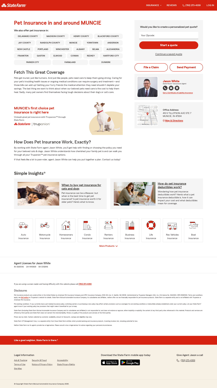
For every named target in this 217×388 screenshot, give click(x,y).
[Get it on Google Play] (130, 362)
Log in (210, 5)
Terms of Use (19, 364)
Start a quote (168, 45)
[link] (14, 5)
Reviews (172, 5)
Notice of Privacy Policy (42, 364)
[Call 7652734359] (165, 88)
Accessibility (62, 360)
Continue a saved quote (168, 54)
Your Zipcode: (148, 35)
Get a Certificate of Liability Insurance (178, 93)
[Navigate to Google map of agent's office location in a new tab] (177, 88)
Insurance (152, 5)
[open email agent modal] (171, 88)
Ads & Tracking (20, 360)
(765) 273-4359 (193, 5)
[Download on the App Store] (110, 362)
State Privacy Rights (66, 364)
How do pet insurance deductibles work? (172, 185)
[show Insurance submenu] (160, 5)
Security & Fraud (39, 360)
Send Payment (186, 67)
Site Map (18, 369)
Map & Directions (174, 120)
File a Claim (151, 67)
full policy (24, 297)
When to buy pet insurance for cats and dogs (81, 187)
